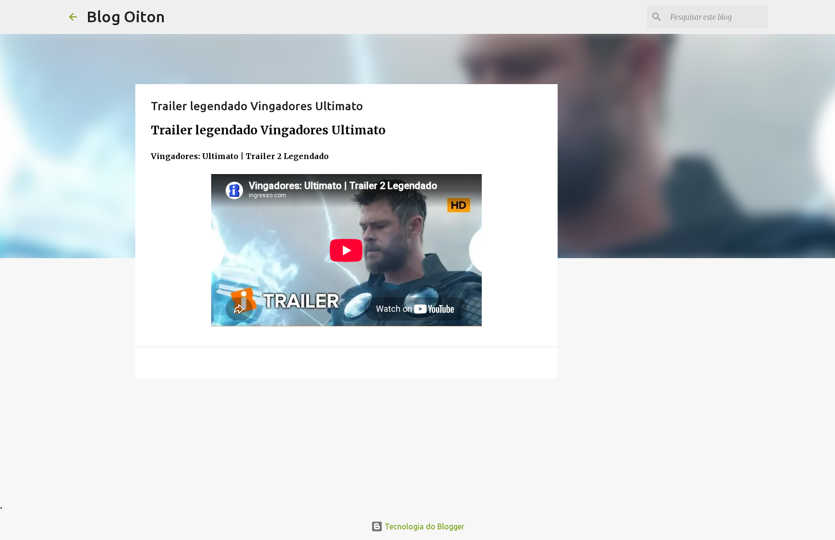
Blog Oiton (125, 16)
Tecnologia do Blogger (423, 526)
